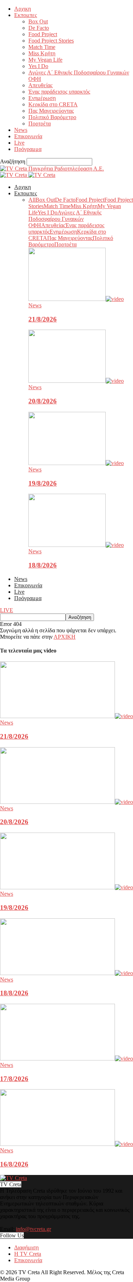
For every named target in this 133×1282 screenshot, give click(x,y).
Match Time (41, 47)
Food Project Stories (51, 41)
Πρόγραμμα (27, 149)
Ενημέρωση (42, 98)
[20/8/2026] (76, 381)
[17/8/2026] (66, 1059)
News (20, 130)
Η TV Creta (27, 1254)
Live (19, 143)
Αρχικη (22, 9)
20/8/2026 (42, 401)
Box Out (38, 21)
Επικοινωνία (28, 136)
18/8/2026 (42, 565)
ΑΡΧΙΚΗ (65, 637)
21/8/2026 (42, 319)
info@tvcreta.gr (33, 1229)
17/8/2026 (14, 1078)
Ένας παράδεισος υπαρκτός (59, 92)
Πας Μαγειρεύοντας (51, 111)
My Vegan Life (45, 60)
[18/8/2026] (76, 545)
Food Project (42, 34)
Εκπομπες (25, 15)
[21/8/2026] (76, 299)
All (31, 200)
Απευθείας (40, 85)
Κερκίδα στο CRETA (53, 104)
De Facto (38, 28)
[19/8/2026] (76, 463)
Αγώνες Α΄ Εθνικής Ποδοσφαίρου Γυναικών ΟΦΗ (64, 218)
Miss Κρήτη (41, 53)
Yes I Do (38, 66)
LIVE (6, 610)
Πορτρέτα (39, 124)
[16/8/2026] (66, 1144)
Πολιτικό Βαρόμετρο (52, 117)
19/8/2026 (42, 483)
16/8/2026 (14, 1164)
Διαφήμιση (26, 1247)
